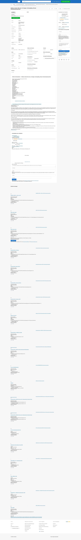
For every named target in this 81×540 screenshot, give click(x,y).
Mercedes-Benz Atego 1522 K (15, 266)
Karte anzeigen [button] (27, 155)
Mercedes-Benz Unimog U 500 (15, 299)
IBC (41, 517)
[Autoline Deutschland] (14, 1)
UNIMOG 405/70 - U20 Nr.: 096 (16, 195)
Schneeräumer (20, 517)
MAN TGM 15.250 (13, 229)
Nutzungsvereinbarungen (35, 180)
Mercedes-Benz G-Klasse (15, 250)
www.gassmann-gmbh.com (15, 146)
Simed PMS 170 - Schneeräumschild (16, 460)
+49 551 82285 (67, 26)
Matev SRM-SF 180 (14, 476)
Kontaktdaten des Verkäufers (14, 526)
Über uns (12, 523)
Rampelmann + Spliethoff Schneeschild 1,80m (18, 492)
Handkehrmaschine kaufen (14, 517)
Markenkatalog (27, 529)
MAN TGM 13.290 (13, 212)
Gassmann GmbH (14, 135)
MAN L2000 (12, 507)
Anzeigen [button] (17, 143)
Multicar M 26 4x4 (13, 315)
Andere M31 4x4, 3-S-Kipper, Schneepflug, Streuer (21, 23)
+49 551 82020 (21, 143)
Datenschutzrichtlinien (27, 180)
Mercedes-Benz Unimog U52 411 (16, 282)
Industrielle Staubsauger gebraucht (36, 517)
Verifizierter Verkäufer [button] (16, 136)
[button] (49, 8)
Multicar (20, 20)
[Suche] (22, 1)
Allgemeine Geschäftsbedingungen (29, 523)
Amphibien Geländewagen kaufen (26, 517)
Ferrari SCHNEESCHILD (14, 367)
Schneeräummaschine (22, 25)
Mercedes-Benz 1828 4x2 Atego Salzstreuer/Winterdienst (20, 349)
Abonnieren (13, 240)
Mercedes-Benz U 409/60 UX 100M (16, 332)
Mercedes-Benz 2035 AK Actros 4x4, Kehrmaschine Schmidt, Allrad (21, 399)
